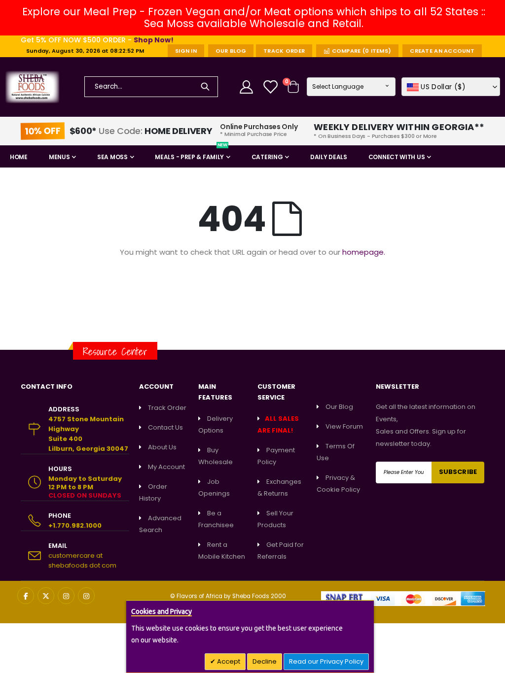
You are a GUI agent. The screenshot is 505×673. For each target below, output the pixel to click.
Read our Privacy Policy (326, 661)
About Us (162, 447)
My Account (166, 466)
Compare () (360, 51)
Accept (228, 661)
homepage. (363, 252)
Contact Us (165, 427)
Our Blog (231, 51)
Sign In (186, 51)
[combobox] (151, 87)
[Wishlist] (271, 87)
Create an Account (442, 51)
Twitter (45, 595)
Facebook (25, 595)
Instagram (66, 595)
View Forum (344, 426)
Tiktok (86, 595)
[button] (450, 86)
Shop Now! (154, 40)
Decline (264, 661)
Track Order (284, 51)
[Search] (205, 87)
